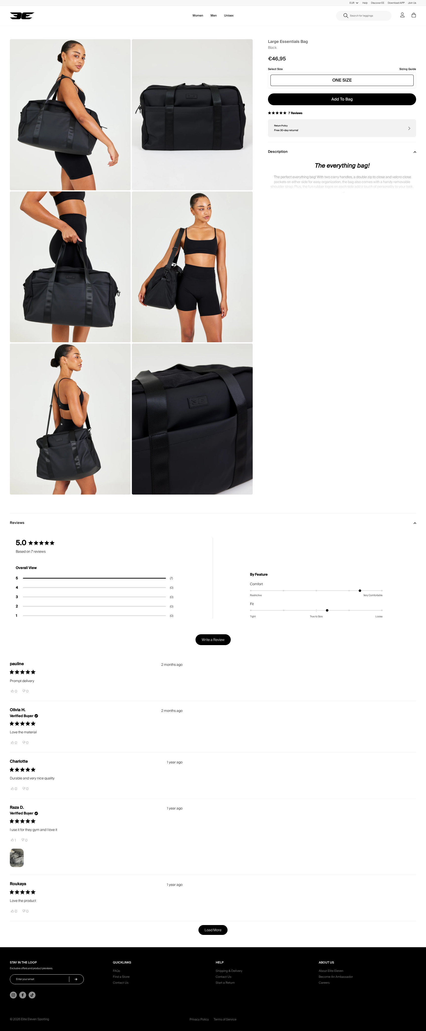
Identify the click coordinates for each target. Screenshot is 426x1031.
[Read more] (342, 188)
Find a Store (121, 977)
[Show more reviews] (213, 930)
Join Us (412, 2)
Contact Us (120, 983)
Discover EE (377, 2)
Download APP (396, 2)
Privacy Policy (199, 1019)
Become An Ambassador (336, 977)
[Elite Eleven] (22, 16)
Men (214, 15)
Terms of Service (225, 1019)
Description (278, 152)
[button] (94, 578)
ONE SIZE (342, 80)
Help (365, 2)
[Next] (409, 128)
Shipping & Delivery (229, 972)
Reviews (17, 523)
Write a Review (216, 641)
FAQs (116, 972)
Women (198, 15)
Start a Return (225, 983)
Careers (324, 983)
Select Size (275, 69)
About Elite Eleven (331, 972)
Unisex (228, 15)
